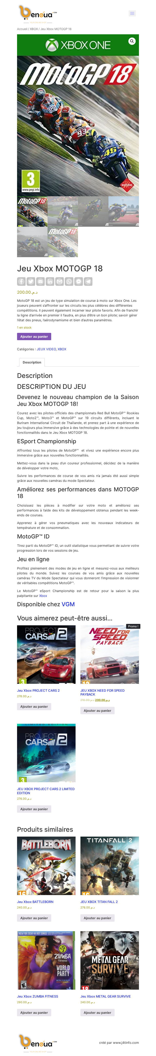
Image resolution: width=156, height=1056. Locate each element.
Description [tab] (32, 362)
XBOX (34, 29)
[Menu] (132, 13)
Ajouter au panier (34, 336)
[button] (132, 41)
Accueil (22, 29)
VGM (68, 604)
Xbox (43, 596)
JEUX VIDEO (46, 349)
